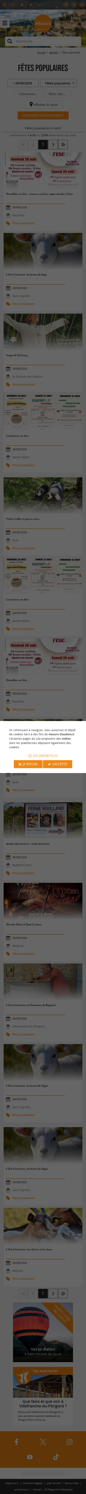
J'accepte (60, 764)
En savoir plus (45, 756)
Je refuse (30, 764)
